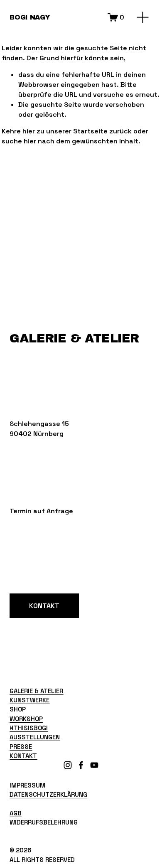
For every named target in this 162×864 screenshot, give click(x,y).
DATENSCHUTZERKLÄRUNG (48, 794)
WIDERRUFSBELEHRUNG (44, 822)
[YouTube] (94, 765)
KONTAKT (44, 605)
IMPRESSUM (27, 785)
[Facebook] (81, 765)
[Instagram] (68, 765)
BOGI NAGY (30, 17)
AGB (16, 813)
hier (28, 131)
